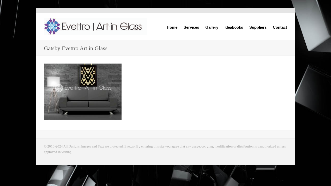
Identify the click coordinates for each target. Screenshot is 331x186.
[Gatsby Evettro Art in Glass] (134, 92)
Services (191, 26)
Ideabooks (233, 26)
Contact (280, 27)
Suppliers (258, 27)
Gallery (211, 26)
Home (172, 27)
